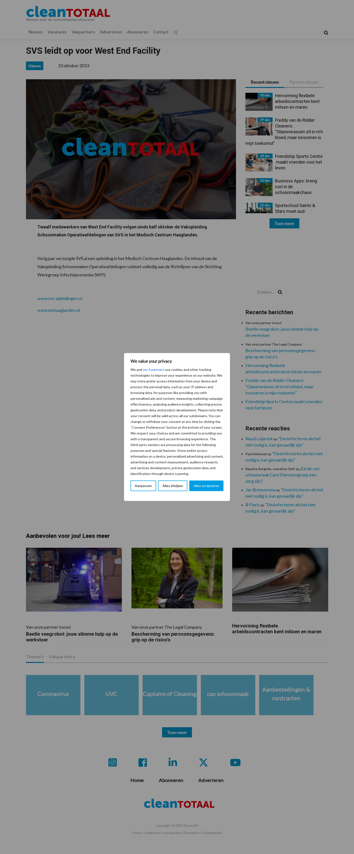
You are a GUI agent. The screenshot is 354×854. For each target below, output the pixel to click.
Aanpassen (143, 486)
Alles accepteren (206, 486)
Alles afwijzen (173, 486)
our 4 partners (153, 369)
